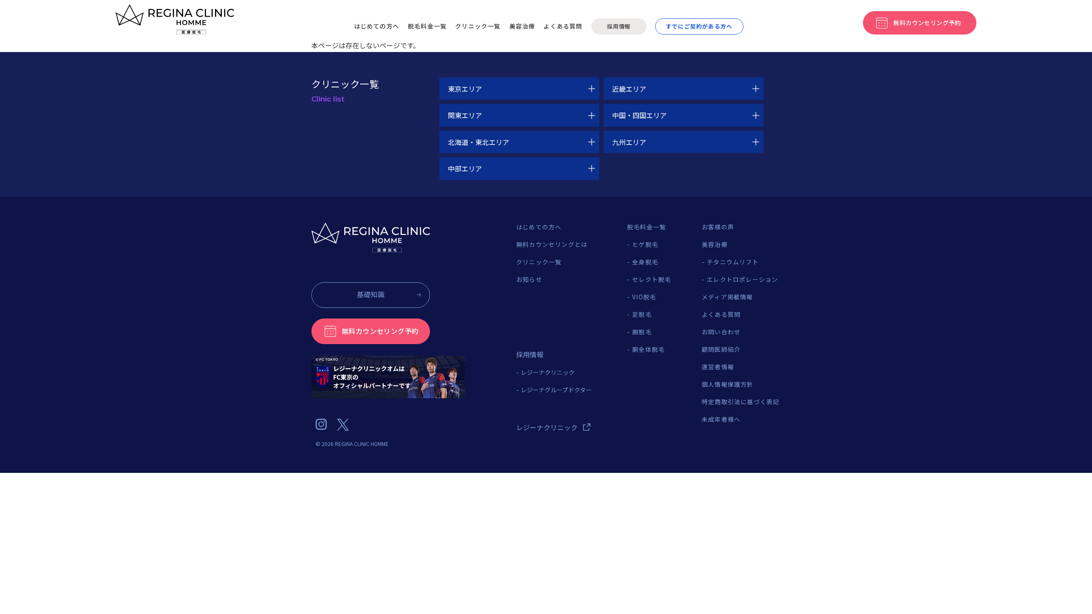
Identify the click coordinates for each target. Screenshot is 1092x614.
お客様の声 (718, 227)
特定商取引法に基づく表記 (740, 401)
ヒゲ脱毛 (645, 244)
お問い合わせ (721, 331)
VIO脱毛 (644, 297)
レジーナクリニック (548, 372)
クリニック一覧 (477, 26)
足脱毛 (642, 314)
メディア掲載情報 (727, 297)
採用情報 (618, 26)
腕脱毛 (642, 331)
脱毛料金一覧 (427, 26)
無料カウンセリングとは (551, 244)
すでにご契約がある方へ (699, 26)
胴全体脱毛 (648, 349)
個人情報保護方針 (728, 384)
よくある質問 (562, 26)
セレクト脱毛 (651, 279)
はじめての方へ (376, 26)
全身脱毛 (645, 262)
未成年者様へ (721, 419)
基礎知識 (370, 294)
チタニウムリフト (733, 262)
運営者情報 (718, 366)
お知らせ (529, 279)
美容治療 (522, 26)
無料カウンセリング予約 (380, 331)
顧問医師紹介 (721, 349)
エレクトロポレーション (742, 279)
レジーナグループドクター (556, 389)
